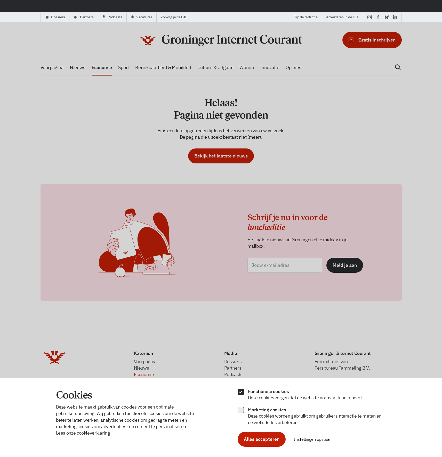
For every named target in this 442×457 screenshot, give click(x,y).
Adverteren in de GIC (342, 17)
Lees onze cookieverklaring (83, 433)
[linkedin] (395, 17)
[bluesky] (386, 17)
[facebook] (378, 17)
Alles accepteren (261, 439)
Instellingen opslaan (313, 439)
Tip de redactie (306, 17)
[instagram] (369, 17)
